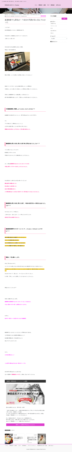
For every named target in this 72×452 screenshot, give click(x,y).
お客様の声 (12, 430)
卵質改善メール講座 (13, 445)
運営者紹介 (24, 445)
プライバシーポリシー (32, 445)
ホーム (7, 445)
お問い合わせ (50, 445)
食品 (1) (52, 33)
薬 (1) (52, 28)
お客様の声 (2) (53, 23)
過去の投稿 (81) (53, 30)
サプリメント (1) (54, 25)
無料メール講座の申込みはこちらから (25, 424)
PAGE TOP (69, 437)
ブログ (19, 445)
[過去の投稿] (9, 436)
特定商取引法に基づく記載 (42, 445)
